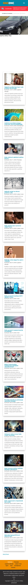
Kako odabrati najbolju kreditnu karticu (13, 157)
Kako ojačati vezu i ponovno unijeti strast (12, 226)
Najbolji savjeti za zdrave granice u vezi (12, 192)
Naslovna (10, 562)
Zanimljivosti (20, 125)
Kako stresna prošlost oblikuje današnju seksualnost (13, 468)
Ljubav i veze (20, 194)
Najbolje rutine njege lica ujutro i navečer (13, 260)
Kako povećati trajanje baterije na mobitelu (13, 330)
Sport (7, 565)
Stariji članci (6, 554)
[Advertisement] (14, 52)
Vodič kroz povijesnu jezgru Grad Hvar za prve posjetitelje (13, 123)
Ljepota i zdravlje (9, 563)
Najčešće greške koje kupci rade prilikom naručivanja (13, 87)
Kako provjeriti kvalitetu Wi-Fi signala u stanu (13, 296)
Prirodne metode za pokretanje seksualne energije (13, 400)
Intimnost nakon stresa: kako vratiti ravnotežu (12, 434)
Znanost (13, 567)
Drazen (7, 89)
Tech (18, 298)
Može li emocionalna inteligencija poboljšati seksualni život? (11, 365)
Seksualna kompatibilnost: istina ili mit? (12, 535)
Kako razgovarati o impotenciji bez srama (13, 501)
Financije (19, 160)
